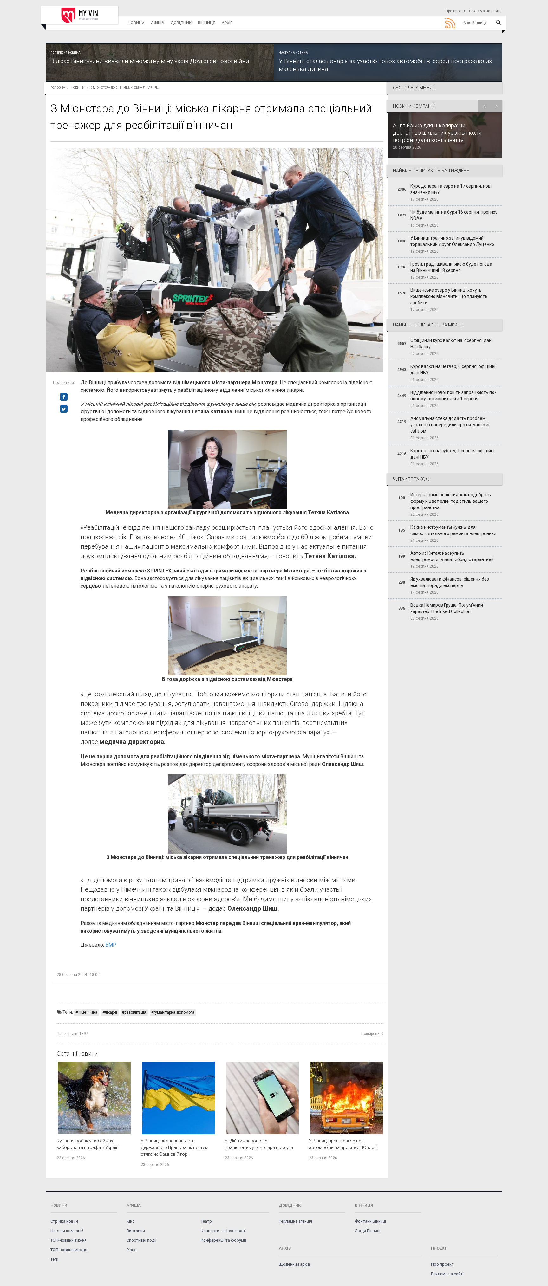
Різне (131, 1249)
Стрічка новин (64, 1221)
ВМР (110, 945)
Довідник (181, 22)
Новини (136, 22)
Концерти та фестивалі (223, 1230)
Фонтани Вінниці (370, 1221)
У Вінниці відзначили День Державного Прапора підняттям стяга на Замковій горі (174, 1147)
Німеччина (87, 1012)
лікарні (111, 1012)
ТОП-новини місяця (68, 1249)
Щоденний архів (294, 1264)
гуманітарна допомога (173, 1012)
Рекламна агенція (295, 1221)
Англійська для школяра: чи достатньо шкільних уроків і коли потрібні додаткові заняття (437, 132)
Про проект (455, 11)
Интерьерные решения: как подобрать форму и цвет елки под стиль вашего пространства (450, 501)
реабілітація (135, 1012)
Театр (206, 1221)
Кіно (131, 1221)
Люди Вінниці (367, 1230)
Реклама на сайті (484, 11)
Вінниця (206, 22)
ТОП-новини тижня (68, 1240)
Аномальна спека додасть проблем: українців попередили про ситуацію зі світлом (449, 425)
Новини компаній (66, 1230)
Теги (54, 1259)
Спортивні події (141, 1240)
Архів (227, 22)
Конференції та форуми (223, 1240)
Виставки (136, 1230)
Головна (57, 87)
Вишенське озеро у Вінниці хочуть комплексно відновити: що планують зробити (448, 296)
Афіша (157, 22)
